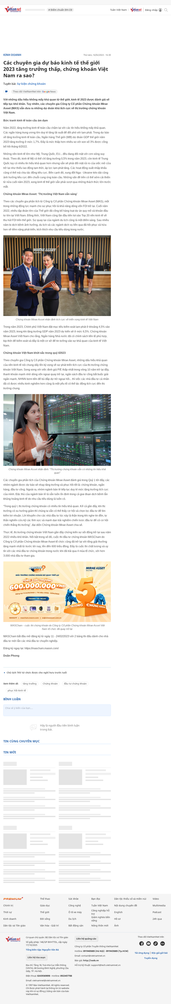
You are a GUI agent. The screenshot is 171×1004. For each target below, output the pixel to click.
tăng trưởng (30, 683)
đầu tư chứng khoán (75, 683)
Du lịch (72, 918)
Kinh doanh (12, 55)
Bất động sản (75, 925)
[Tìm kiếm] (166, 10)
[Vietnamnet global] (136, 11)
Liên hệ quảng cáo (86, 938)
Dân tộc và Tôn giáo (14, 925)
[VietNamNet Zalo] (162, 944)
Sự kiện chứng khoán (31, 84)
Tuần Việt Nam (118, 9)
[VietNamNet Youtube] (148, 944)
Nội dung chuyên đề (125, 905)
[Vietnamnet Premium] (13, 900)
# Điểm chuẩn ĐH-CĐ (60, 9)
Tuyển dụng (150, 958)
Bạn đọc (95, 898)
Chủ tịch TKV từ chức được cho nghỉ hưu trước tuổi (37, 672)
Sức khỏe (73, 898)
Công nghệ (74, 905)
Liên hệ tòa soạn (36, 957)
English (118, 912)
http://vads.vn (91, 960)
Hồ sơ (117, 918)
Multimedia (159, 905)
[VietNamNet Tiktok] (155, 944)
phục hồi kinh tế (17, 690)
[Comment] (6, 91)
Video (156, 898)
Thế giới (44, 912)
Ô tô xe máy (75, 912)
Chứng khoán (50, 683)
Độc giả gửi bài (160, 952)
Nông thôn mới (99, 925)
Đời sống (45, 918)
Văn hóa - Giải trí (49, 925)
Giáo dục (45, 905)
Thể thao (45, 898)
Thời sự (7, 912)
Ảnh (116, 925)
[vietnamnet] (13, 13)
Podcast (157, 912)
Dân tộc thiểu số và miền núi (130, 898)
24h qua (157, 918)
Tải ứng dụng (142, 952)
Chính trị (8, 905)
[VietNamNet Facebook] (141, 944)
